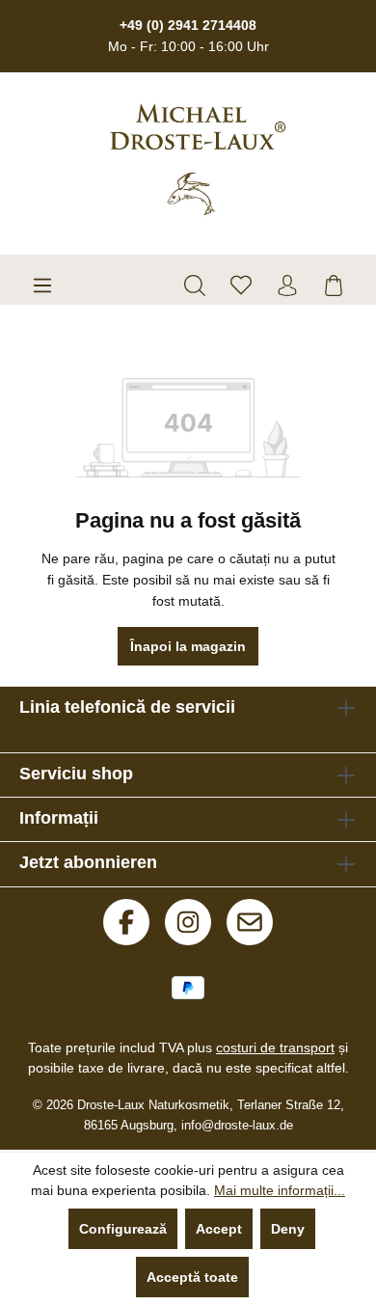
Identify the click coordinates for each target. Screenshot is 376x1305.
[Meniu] (42, 285)
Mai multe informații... (279, 1190)
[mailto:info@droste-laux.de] (250, 922)
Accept (219, 1229)
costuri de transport (275, 1047)
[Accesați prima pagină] (197, 159)
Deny (288, 1229)
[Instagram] (188, 922)
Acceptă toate (192, 1277)
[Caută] (195, 285)
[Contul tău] (287, 285)
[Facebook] (126, 922)
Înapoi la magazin (188, 646)
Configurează (123, 1229)
